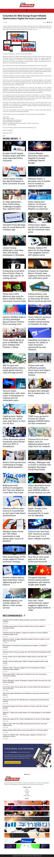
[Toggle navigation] (27, 10)
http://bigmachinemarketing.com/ (28, 127)
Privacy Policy (27, 795)
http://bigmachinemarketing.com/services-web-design (33, 65)
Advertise (27, 791)
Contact (27, 792)
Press (27, 789)
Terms (27, 794)
